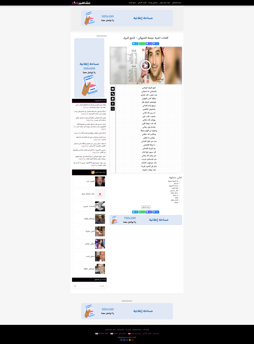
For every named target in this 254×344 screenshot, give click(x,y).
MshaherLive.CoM (124, 337)
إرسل (149, 43)
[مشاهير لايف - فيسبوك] (121, 340)
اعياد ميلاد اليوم (165, 3)
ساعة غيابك (174, 193)
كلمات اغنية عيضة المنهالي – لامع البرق (145, 38)
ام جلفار (175, 195)
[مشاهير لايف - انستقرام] (127, 340)
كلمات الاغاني (142, 3)
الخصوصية (120, 329)
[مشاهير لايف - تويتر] (124, 340)
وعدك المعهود (173, 186)
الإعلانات (146, 329)
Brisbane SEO (103, 333)
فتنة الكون (174, 188)
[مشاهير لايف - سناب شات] (130, 340)
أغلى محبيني (174, 190)
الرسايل (176, 183)
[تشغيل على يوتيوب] (113, 89)
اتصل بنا (128, 329)
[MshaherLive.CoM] (81, 3)
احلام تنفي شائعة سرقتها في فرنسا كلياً (94, 133)
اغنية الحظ (132, 3)
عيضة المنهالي (146, 207)
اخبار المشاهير (176, 3)
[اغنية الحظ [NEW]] (113, 104)
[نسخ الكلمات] (113, 99)
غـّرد (136, 43)
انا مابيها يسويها (173, 181)
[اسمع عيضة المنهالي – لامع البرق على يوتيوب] (146, 65)
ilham (115, 333)
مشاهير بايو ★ (153, 3)
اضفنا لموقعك (136, 329)
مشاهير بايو (122, 333)
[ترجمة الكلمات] (113, 94)
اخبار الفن (156, 333)
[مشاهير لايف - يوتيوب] (132, 340)
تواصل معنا (106, 20)
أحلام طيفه (174, 200)
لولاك (176, 198)
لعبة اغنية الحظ (134, 333)
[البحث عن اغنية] (113, 109)
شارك (156, 43)
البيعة (176, 202)
